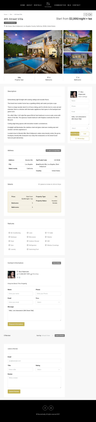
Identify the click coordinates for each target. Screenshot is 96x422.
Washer (49, 237)
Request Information (16, 324)
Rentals (38, 5)
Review (10, 374)
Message (11, 307)
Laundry (13, 249)
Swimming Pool (34, 249)
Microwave (32, 237)
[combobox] (48, 302)
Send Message (74, 134)
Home (22, 5)
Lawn (30, 233)
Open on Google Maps (54, 150)
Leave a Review (60, 335)
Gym (12, 245)
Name (10, 289)
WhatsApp (35, 274)
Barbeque (14, 237)
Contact (77, 5)
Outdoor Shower (34, 241)
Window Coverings (53, 245)
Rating (38, 365)
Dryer (12, 241)
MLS (69, 5)
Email (9, 298)
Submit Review (14, 391)
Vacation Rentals (10, 22)
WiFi (48, 241)
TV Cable (50, 233)
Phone (38, 289)
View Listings (56, 263)
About (30, 5)
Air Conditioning (16, 233)
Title (9, 365)
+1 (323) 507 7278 (24, 274)
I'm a (37, 298)
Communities (60, 5)
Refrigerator (32, 245)
